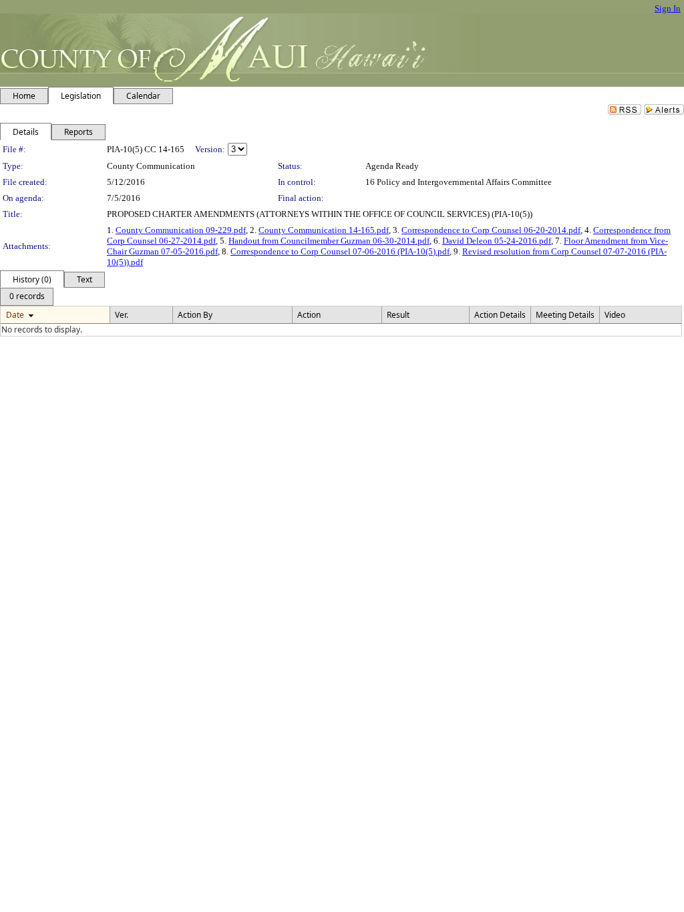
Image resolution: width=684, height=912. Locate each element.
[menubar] (26, 297)
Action (309, 314)
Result (398, 314)
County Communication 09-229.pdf (181, 230)
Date (15, 314)
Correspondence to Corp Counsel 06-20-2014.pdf (490, 230)
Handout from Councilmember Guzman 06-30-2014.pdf (329, 241)
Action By (195, 314)
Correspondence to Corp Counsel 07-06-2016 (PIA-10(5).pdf (340, 251)
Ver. (121, 314)
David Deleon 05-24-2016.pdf (496, 241)
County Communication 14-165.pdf (324, 230)
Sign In (668, 8)
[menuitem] (27, 296)
